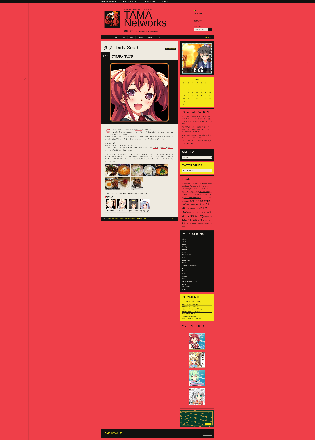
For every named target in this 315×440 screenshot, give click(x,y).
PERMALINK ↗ (173, 218)
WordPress (194, 186)
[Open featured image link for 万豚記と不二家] (139, 92)
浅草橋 (196, 216)
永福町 (141, 218)
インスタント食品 (197, 188)
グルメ (113, 53)
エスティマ (188, 192)
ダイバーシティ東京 (193, 194)
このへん (155, 147)
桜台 (206, 212)
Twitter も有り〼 (189, 143)
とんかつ (207, 186)
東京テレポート (197, 212)
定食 (189, 212)
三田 (190, 201)
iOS (193, 183)
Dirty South (111, 218)
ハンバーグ (204, 197)
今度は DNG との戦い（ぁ (187, 309)
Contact (184, 244)
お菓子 (201, 186)
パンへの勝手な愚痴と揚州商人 (189, 302)
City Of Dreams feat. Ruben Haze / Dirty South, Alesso (132, 193)
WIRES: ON (208, 37)
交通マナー (189, 204)
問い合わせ (150, 37)
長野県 (202, 223)
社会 (193, 220)
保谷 (195, 204)
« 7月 (183, 104)
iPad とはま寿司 (185, 313)
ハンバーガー (192, 198)
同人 (124, 37)
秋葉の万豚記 (138, 129)
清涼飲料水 (207, 216)
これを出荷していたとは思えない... (190, 265)
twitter (187, 186)
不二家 (113, 143)
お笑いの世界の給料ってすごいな (189, 281)
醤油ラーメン (195, 223)
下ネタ (198, 201)
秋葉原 (145, 218)
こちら (199, 131)
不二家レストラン (131, 218)
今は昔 (160, 37)
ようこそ (106, 37)
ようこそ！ (184, 239)
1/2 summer (186, 183)
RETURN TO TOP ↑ (207, 435)
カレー (204, 192)
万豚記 (126, 218)
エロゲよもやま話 (186, 260)
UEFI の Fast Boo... (186, 286)
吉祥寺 (189, 208)
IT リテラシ (184, 276)
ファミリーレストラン (119, 218)
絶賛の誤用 (184, 249)
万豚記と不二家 (122, 56)
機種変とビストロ (186, 304)
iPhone (198, 183)
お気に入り (140, 37)
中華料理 (137, 218)
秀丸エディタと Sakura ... (188, 254)
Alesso (106, 218)
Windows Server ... (186, 270)
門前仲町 (208, 223)
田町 (185, 220)
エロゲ (131, 37)
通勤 (186, 223)
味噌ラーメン (196, 208)
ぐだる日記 (115, 37)
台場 (201, 204)
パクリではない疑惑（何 (187, 318)
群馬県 (207, 220)
